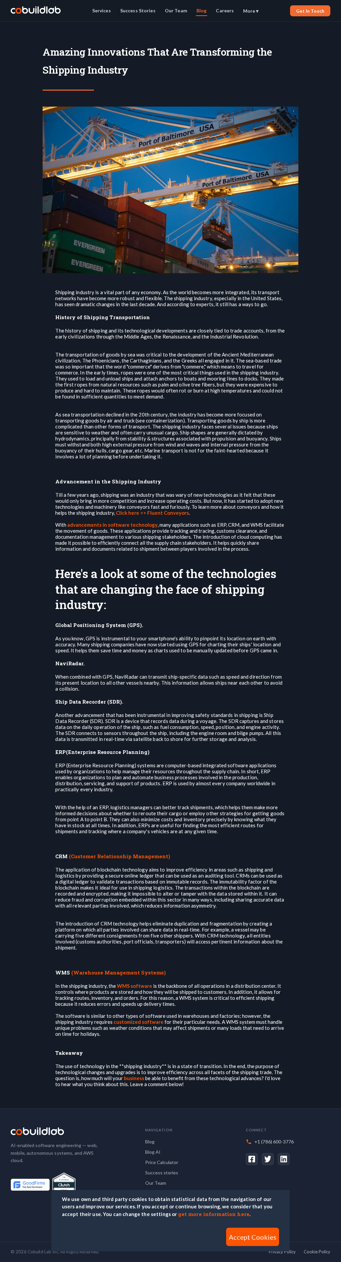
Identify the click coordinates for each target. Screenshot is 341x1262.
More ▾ (250, 11)
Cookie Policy (317, 1251)
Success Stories (138, 10)
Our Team (176, 10)
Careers (225, 10)
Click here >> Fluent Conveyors (152, 513)
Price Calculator (161, 1162)
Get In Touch (310, 11)
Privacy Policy (282, 1251)
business (134, 1078)
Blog (201, 10)
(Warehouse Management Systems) (118, 972)
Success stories (161, 1172)
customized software (139, 1022)
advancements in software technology (112, 525)
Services (101, 10)
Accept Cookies (252, 1237)
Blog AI (153, 1152)
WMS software (134, 986)
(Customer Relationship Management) (119, 856)
